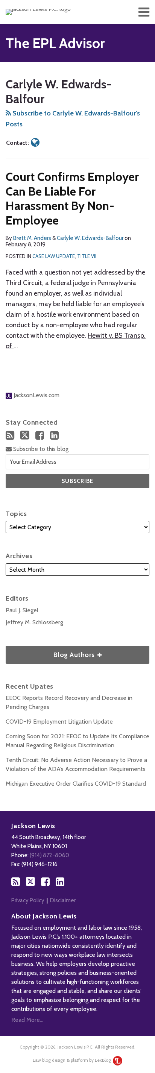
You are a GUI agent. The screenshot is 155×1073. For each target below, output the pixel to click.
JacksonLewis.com (35, 395)
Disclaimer (63, 900)
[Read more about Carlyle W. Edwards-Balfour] (35, 142)
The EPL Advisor (55, 43)
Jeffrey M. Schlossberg (34, 622)
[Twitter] (24, 435)
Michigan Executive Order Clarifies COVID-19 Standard (76, 783)
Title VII (86, 256)
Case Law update (53, 256)
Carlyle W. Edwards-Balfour (90, 238)
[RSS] (10, 435)
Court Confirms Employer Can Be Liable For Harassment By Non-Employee (72, 198)
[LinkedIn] (54, 435)
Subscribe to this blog (40, 448)
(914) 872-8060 (49, 855)
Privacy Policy (27, 900)
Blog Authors (51, 652)
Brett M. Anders (32, 238)
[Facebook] (39, 435)
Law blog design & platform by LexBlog (72, 1060)
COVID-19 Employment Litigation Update (59, 721)
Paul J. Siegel (22, 610)
